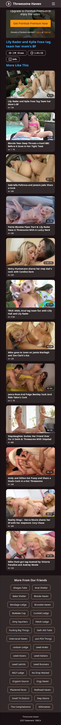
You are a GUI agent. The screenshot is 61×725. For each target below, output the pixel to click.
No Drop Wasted (40, 672)
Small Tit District (20, 698)
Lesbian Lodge (20, 647)
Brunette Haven (42, 604)
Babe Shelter (19, 596)
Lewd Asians (19, 655)
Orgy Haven (42, 681)
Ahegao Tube (20, 587)
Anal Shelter (41, 587)
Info (15, 59)
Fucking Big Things (19, 630)
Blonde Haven (41, 596)
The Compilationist (21, 706)
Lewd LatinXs (19, 664)
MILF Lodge (18, 672)
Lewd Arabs (42, 647)
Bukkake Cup (19, 613)
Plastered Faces (18, 689)
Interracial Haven (18, 638)
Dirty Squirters (20, 621)
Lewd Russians (41, 664)
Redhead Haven (42, 689)
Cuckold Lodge (41, 613)
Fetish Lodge (42, 621)
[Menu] (53, 4)
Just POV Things (43, 638)
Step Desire (43, 698)
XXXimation (44, 706)
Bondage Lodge (18, 604)
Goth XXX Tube (44, 630)
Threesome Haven (27, 4)
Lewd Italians (41, 655)
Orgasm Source (20, 681)
